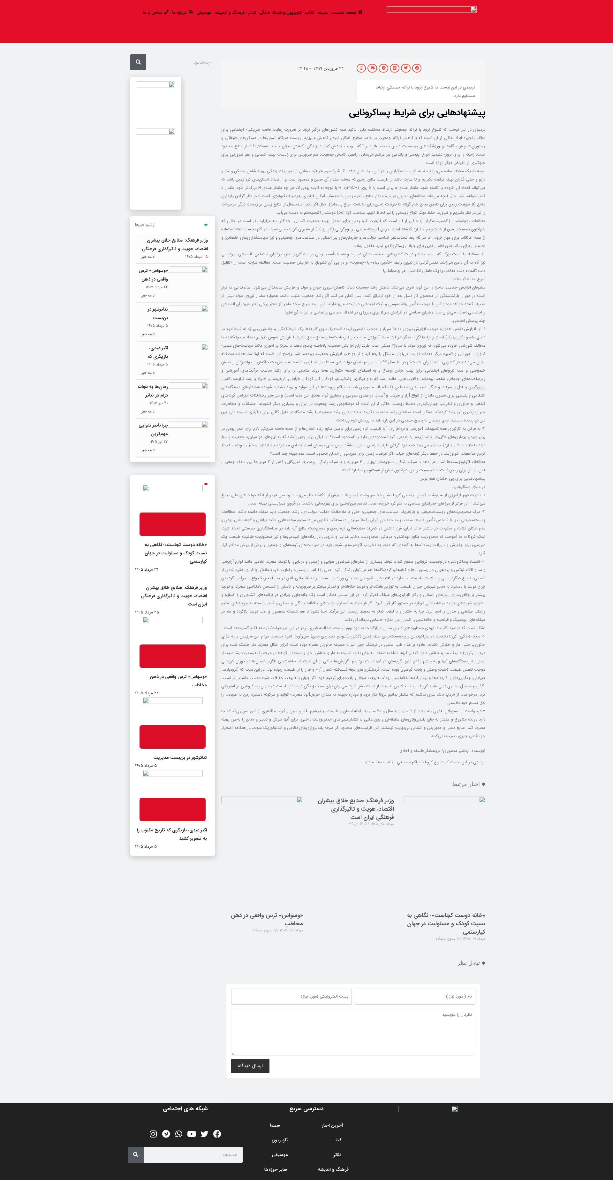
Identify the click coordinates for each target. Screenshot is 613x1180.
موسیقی (204, 13)
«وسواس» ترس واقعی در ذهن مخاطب (267, 919)
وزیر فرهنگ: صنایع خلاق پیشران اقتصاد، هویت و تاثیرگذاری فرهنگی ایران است (356, 809)
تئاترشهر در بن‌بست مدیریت (158, 318)
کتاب (309, 13)
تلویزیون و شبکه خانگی (280, 13)
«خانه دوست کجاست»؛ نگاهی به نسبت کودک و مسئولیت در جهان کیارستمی (446, 924)
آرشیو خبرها (145, 224)
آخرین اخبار (332, 1125)
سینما (322, 13)
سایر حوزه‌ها (275, 1169)
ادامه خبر (147, 257)
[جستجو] (138, 62)
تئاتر (252, 13)
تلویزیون (280, 1140)
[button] (417, 68)
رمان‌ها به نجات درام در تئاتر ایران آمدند (153, 395)
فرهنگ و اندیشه (230, 13)
